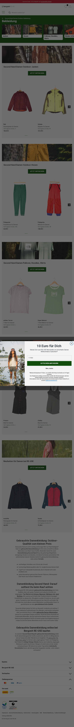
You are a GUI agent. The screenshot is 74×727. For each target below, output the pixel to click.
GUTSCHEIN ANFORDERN (49, 363)
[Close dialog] (71, 343)
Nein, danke (49, 368)
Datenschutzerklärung (51, 380)
